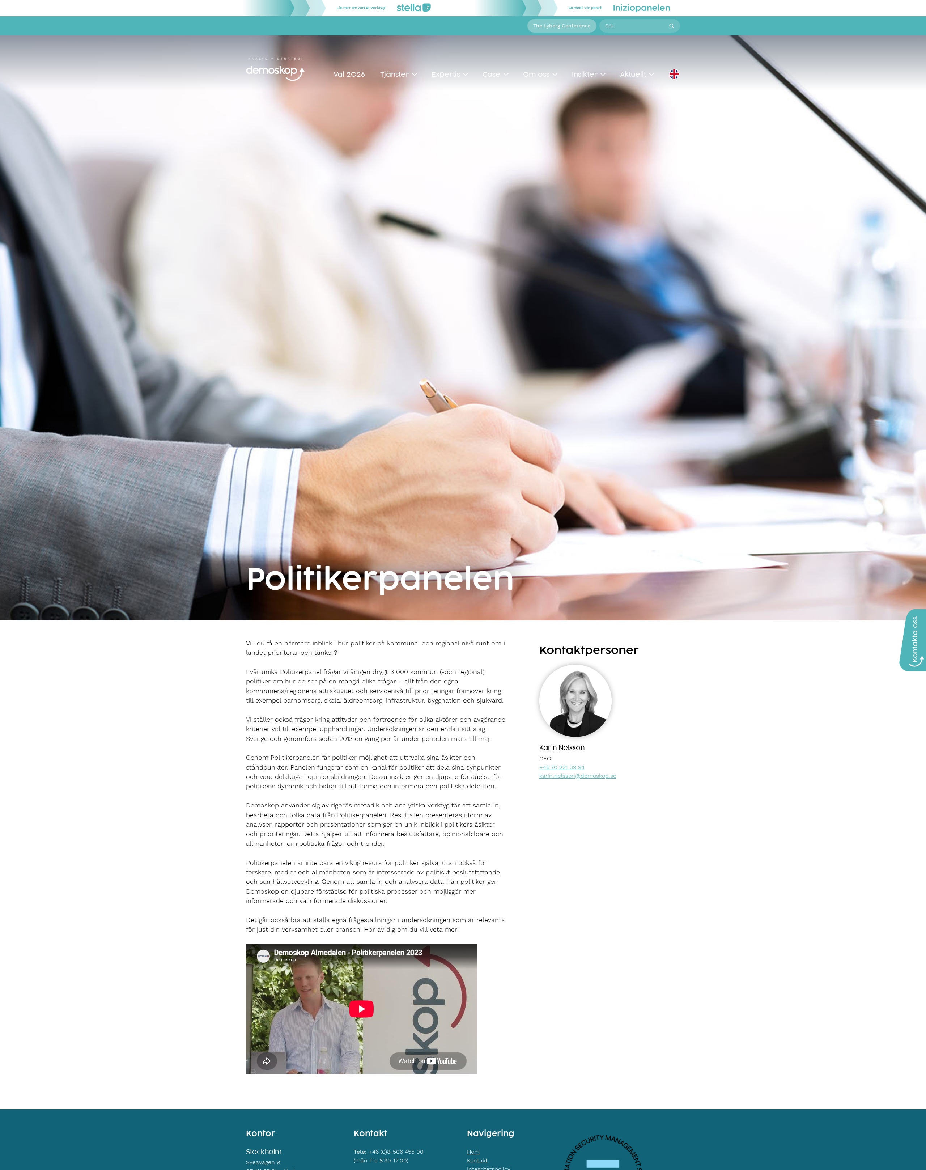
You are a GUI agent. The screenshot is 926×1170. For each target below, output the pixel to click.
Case (492, 74)
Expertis (446, 74)
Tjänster (394, 74)
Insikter (585, 74)
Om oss (536, 74)
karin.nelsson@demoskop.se (577, 775)
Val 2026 (349, 74)
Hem (473, 1151)
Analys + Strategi (275, 58)
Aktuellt (633, 74)
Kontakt (477, 1160)
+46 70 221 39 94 (562, 767)
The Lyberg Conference (562, 26)
